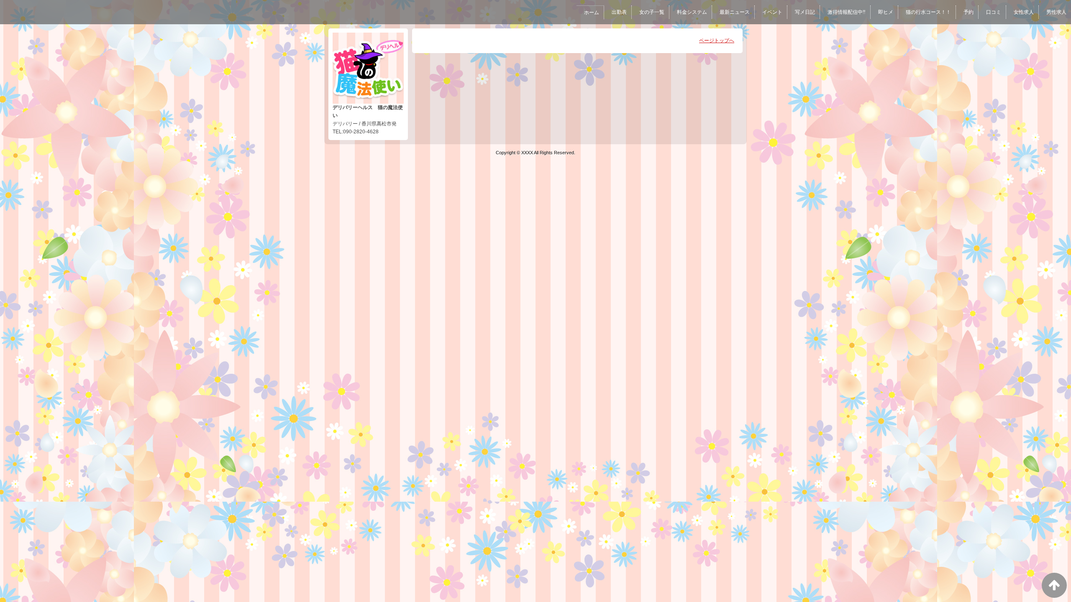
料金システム (692, 12)
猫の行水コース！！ (928, 12)
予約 (968, 12)
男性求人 (1056, 12)
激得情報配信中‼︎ (847, 12)
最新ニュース (735, 12)
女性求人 (1024, 12)
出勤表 (619, 12)
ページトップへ (716, 40)
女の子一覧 (651, 12)
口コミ (993, 12)
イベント (772, 12)
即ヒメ (885, 12)
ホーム (591, 12)
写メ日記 (805, 12)
